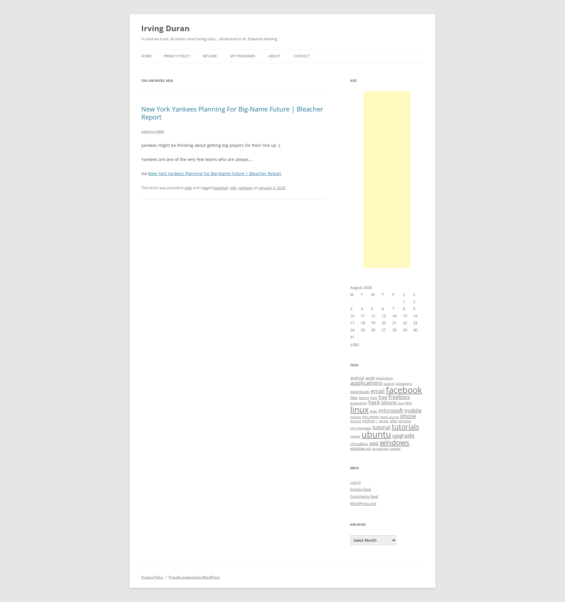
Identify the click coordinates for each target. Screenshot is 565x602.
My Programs (242, 56)
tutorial (381, 427)
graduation (358, 403)
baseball (220, 187)
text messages (360, 428)
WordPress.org (363, 503)
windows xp (360, 448)
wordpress (380, 449)
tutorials (405, 426)
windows (394, 442)
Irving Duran (165, 28)
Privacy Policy (177, 56)
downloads (360, 391)
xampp (395, 449)
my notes (370, 416)
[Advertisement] (387, 179)
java (401, 403)
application (384, 378)
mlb (233, 187)
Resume (210, 56)
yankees (245, 187)
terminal (404, 421)
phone (408, 416)
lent (408, 402)
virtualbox (359, 443)
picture (355, 421)
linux (359, 409)
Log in (355, 482)
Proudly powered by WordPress (194, 577)
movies (355, 417)
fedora (364, 398)
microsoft (390, 410)
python (368, 420)
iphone (389, 402)
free (382, 397)
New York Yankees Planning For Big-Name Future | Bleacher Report (232, 112)
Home (146, 56)
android (357, 377)
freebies (399, 397)
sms (393, 420)
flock (373, 398)
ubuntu (376, 434)
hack (374, 402)
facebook (404, 390)
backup (389, 384)
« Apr (354, 344)
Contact (301, 56)
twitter (355, 436)
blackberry (404, 384)
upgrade (403, 435)
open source (389, 417)
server (384, 421)
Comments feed (364, 496)
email (378, 391)
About (274, 56)
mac (373, 411)
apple (370, 377)
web (188, 187)
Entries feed (360, 489)
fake (354, 397)
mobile (413, 410)
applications (366, 383)
